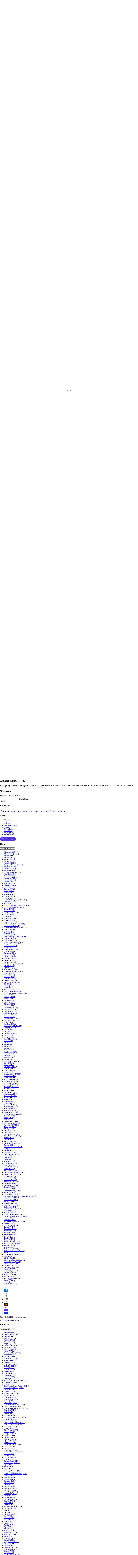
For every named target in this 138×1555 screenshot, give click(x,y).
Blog (5, 822)
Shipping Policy (9, 833)
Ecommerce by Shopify (13, 1320)
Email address (23, 799)
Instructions (7, 827)
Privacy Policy (8, 829)
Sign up (3, 801)
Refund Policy (8, 831)
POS (1, 1320)
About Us (7, 820)
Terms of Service (9, 834)
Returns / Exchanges (10, 825)
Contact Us (7, 823)
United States (7, 848)
